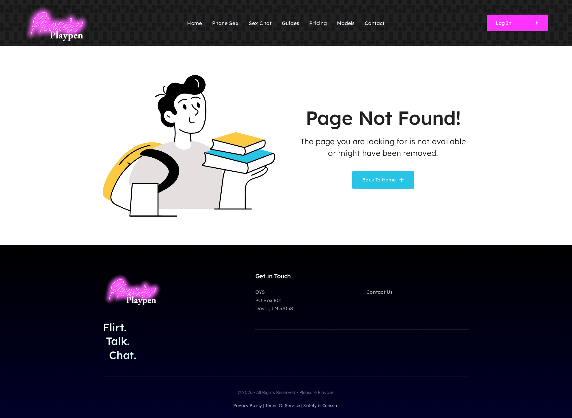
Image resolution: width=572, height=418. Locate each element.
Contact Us (379, 292)
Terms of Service (282, 405)
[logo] (57, 7)
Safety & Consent (320, 405)
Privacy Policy (247, 405)
